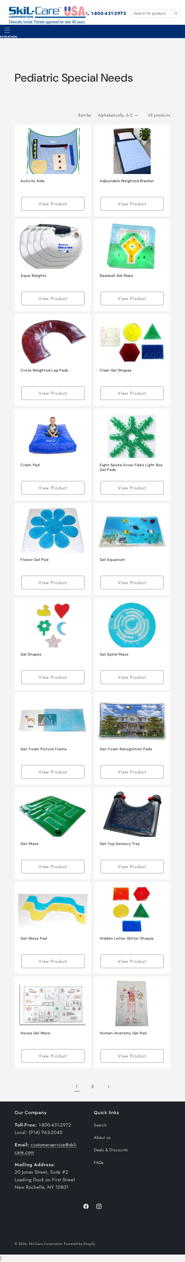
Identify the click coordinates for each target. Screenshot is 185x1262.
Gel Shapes (31, 654)
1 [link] (77, 1086)
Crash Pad (30, 464)
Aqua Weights (33, 275)
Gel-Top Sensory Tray (120, 843)
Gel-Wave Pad (34, 938)
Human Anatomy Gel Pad (123, 1033)
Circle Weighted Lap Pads (44, 370)
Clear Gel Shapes (116, 370)
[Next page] (108, 1086)
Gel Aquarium (112, 559)
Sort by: (85, 115)
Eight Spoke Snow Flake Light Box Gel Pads (131, 467)
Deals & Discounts (111, 1150)
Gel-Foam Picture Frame (44, 749)
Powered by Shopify (79, 1243)
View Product (53, 203)
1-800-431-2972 (108, 13)
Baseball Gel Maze (116, 275)
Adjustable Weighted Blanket (127, 180)
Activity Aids (33, 180)
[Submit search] (176, 13)
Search (100, 1125)
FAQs (99, 1163)
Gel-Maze (30, 843)
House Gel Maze (35, 1033)
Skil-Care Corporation (46, 1243)
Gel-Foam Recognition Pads (126, 749)
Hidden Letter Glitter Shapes (127, 938)
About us (102, 1137)
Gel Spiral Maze (114, 654)
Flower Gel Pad (35, 559)
